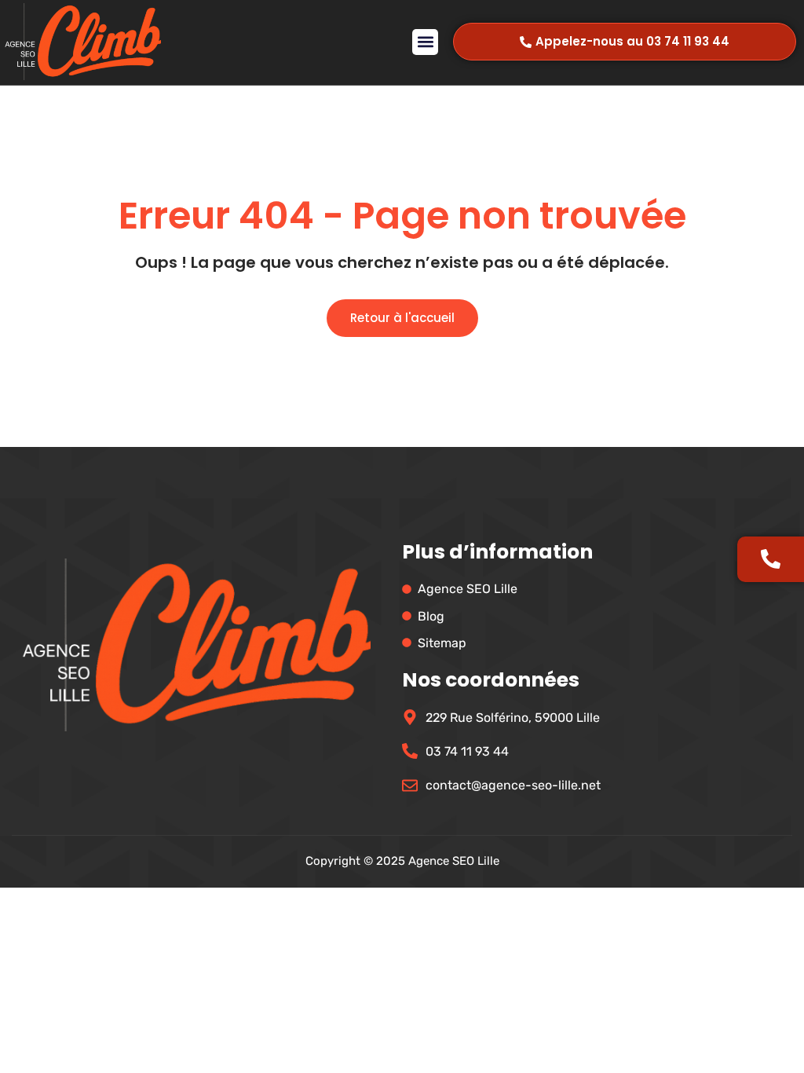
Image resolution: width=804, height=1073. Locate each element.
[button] (425, 42)
